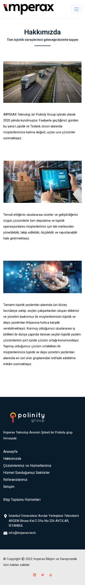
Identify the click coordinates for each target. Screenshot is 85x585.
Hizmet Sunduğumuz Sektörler (26, 473)
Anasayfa (10, 451)
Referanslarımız (15, 480)
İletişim (8, 487)
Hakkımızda (12, 459)
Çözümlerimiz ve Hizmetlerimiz (27, 466)
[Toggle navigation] (76, 9)
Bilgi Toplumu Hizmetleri (22, 500)
